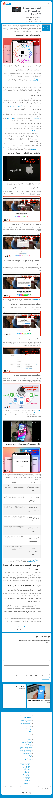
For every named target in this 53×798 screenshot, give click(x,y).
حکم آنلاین (29, 758)
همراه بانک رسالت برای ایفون (26, 747)
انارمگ (39, 17)
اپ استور (30, 738)
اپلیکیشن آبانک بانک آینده (25, 763)
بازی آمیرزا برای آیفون (28, 744)
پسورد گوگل (28, 728)
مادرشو (30, 725)
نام (49, 659)
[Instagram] (30, 792)
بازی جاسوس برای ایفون (27, 742)
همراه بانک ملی (27, 779)
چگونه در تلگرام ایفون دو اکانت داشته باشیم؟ (40, 686)
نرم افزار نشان (27, 766)
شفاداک (29, 714)
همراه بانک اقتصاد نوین (25, 765)
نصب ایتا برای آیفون (27, 717)
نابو (31, 756)
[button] (43, 27)
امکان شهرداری (27, 783)
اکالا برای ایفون (28, 726)
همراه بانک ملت (27, 772)
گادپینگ (30, 745)
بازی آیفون (30, 739)
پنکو (30, 734)
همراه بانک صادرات (26, 777)
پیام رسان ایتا (27, 780)
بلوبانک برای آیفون (27, 722)
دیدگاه (48, 642)
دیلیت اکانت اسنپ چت (26, 730)
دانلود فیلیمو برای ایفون (27, 752)
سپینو (30, 731)
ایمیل (48, 664)
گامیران (29, 733)
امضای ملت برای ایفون (27, 753)
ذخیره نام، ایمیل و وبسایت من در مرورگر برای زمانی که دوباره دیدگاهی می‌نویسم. (32, 675)
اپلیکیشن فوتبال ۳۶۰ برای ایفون (25, 750)
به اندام (30, 719)
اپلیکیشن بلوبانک (26, 771)
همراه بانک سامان (26, 774)
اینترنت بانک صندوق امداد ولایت (25, 749)
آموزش (19, 626)
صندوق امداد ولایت (26, 782)
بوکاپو (30, 755)
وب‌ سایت (48, 669)
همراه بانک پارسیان (26, 768)
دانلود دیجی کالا (28, 759)
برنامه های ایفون (28, 741)
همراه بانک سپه (27, 775)
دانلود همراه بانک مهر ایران (26, 720)
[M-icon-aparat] (23, 792)
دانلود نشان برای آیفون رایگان (25, 723)
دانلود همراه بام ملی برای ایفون (25, 715)
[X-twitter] (26, 792)
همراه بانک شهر (27, 769)
